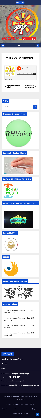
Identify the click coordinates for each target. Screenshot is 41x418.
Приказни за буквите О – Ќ (28, 87)
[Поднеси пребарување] (35, 107)
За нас (26, 413)
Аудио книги (19, 404)
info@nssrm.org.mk (16, 381)
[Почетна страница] (2, 45)
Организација (17, 413)
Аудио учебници (30, 404)
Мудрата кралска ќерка (13, 87)
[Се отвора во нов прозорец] (11, 191)
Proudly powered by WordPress (14, 396)
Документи (35, 409)
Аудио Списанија (7, 409)
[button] (34, 45)
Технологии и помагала (22, 409)
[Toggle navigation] (19, 45)
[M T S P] (11, 269)
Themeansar (20, 399)
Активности (10, 404)
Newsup (32, 396)
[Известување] (38, 45)
